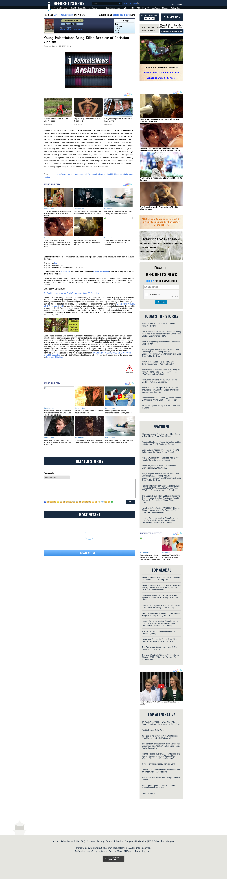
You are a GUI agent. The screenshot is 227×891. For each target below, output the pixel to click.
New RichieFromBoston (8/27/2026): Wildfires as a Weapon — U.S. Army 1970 (161, 578)
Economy (66, 8)
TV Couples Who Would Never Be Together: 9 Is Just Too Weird (57, 213)
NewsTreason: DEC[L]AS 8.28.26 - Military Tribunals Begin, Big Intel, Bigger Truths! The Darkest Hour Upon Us (160, 390)
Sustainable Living (113, 8)
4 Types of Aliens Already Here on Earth (158, 764)
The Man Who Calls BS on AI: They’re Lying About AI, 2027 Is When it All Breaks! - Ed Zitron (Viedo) (160, 657)
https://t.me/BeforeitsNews (152, 251)
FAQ (83, 841)
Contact (91, 841)
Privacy (100, 841)
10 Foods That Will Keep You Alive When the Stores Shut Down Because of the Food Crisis (161, 723)
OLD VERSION (172, 17)
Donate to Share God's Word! (161, 78)
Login (173, 4)
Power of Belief (98, 8)
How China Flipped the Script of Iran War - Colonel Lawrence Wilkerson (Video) (159, 640)
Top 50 (146, 8)
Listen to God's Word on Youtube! (161, 72)
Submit (161, 302)
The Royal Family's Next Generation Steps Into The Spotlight (159, 703)
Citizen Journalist (101, 272)
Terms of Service (114, 841)
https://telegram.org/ (172, 243)
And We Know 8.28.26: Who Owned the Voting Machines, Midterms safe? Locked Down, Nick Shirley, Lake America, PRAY (161, 334)
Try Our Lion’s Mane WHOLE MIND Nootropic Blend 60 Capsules (71, 293)
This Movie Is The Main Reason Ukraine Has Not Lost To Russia (89, 441)
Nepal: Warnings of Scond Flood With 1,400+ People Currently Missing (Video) (161, 459)
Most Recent (155, 8)
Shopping (165, 8)
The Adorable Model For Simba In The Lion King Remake (159, 208)
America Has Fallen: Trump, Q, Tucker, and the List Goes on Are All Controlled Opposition (161, 399)
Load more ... (89, 553)
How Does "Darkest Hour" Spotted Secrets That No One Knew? (87, 242)
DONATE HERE (149, 18)
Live (133, 8)
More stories (78, 30)
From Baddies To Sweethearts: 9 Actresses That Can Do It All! (87, 212)
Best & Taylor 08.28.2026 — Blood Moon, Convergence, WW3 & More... (159, 467)
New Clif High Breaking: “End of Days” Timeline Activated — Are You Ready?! (158, 363)
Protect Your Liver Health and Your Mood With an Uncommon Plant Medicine (161, 771)
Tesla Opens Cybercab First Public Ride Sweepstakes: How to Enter (158, 787)
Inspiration (126, 8)
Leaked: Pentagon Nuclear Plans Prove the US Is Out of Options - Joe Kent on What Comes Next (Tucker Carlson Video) (160, 520)
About (56, 841)
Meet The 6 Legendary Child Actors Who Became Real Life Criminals (57, 442)
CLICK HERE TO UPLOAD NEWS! (171, 31)
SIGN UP (150, 281)
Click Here (65, 272)
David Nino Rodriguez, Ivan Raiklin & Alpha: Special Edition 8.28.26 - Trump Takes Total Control (160, 597)
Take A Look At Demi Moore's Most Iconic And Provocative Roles (150, 557)
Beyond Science (84, 8)
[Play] (161, 50)
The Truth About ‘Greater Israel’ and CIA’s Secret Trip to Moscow (159, 648)
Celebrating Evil (148, 793)
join (55, 263)
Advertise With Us (70, 841)
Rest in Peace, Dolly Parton (153, 730)
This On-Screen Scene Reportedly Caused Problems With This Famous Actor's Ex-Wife (57, 243)
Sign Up (179, 4)
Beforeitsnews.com (63, 14)
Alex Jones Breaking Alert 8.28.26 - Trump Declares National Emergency (159, 381)
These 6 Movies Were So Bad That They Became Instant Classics (117, 242)
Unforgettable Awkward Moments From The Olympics (118, 412)
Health (73, 8)
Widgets (170, 841)
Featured (57, 8)
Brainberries (49, 209)
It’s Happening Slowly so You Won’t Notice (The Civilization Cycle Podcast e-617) (160, 737)
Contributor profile (66, 30)
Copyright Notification (135, 841)
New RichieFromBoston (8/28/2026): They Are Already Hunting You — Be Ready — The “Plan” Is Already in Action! (161, 372)
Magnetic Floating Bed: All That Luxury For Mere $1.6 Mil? (118, 212)
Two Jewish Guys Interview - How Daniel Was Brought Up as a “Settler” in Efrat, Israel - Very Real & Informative (161, 746)
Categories (175, 8)
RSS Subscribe (156, 841)
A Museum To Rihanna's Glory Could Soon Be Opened (161, 179)
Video (139, 8)
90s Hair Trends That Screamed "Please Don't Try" (171, 557)
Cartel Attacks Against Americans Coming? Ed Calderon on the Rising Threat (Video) (161, 451)
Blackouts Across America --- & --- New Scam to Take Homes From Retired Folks (161, 435)
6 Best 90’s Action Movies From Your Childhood (89, 412)
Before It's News (69, 3)
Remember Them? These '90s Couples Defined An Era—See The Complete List (57, 413)
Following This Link (54, 357)
